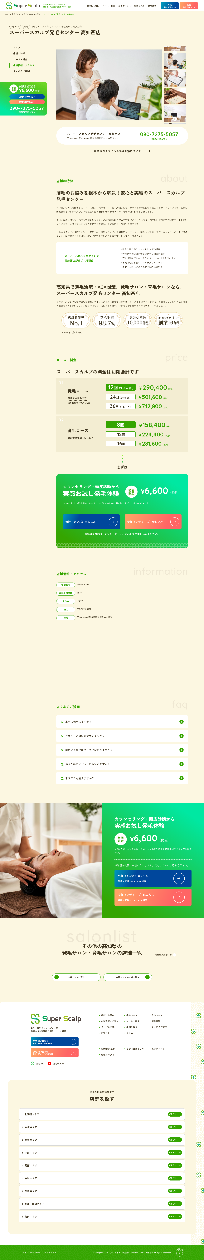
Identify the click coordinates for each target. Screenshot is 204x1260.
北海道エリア (32, 1114)
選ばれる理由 (93, 5)
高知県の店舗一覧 (163, 955)
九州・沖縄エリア (35, 1204)
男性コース (131, 1015)
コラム (129, 1033)
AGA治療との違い (110, 1021)
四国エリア (15, 26)
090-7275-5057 (26, 108)
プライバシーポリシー (30, 1252)
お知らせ (105, 1033)
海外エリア (31, 1216)
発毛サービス (124, 5)
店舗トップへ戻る (76, 977)
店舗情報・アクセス (23, 65)
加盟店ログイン (109, 1054)
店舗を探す (139, 5)
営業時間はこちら (27, 112)
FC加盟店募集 (108, 1049)
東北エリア (31, 1127)
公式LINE (40, 1063)
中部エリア (31, 1152)
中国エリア (31, 1178)
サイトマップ (50, 1252)
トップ (16, 47)
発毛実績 (152, 5)
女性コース (157, 1015)
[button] (175, 52)
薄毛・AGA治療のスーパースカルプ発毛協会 (134, 1252)
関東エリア (31, 1140)
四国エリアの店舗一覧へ (127, 977)
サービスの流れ (109, 1027)
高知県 (25, 26)
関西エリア (31, 1165)
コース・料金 (109, 5)
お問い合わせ (158, 1049)
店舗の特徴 (19, 53)
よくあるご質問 (21, 71)
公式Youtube (58, 1063)
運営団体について (135, 1049)
